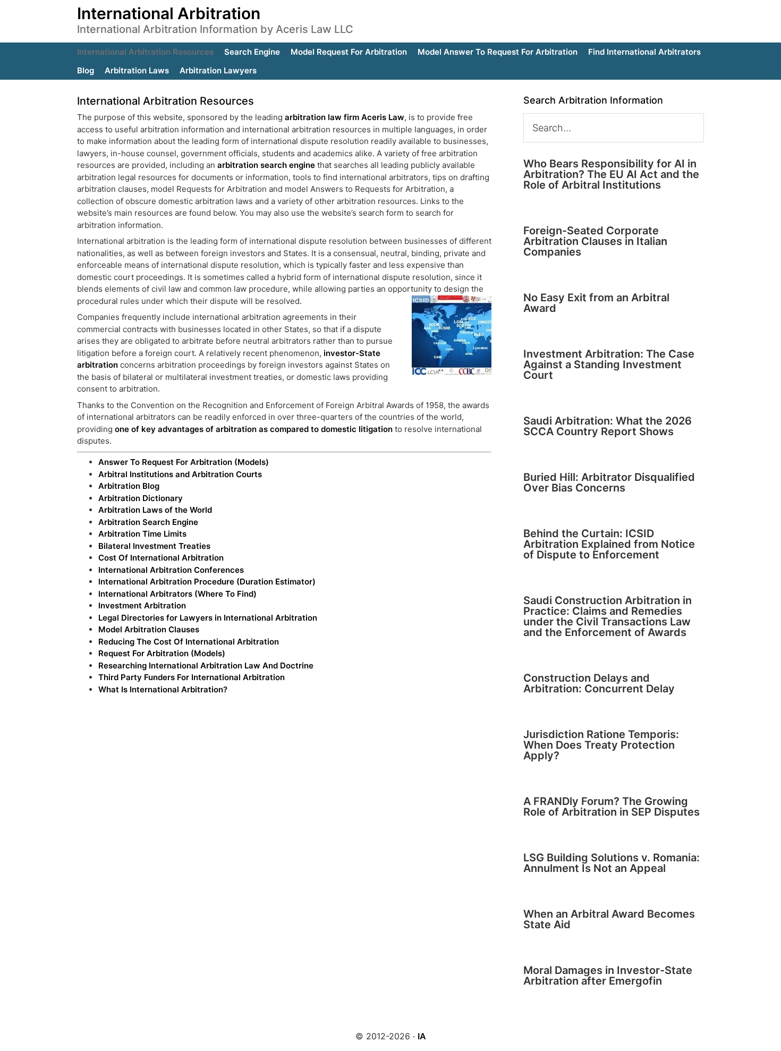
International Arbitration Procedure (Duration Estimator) (207, 582)
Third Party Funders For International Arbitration (191, 677)
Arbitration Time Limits (142, 534)
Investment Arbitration (142, 605)
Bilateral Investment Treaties (154, 546)
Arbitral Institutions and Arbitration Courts (180, 474)
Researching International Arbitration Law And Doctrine (205, 665)
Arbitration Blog (128, 486)
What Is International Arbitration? (162, 689)
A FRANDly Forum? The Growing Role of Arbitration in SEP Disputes (611, 806)
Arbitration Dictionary (140, 498)
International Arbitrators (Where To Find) (177, 594)
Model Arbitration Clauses (148, 629)
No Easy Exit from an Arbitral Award (596, 303)
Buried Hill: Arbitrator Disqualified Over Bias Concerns (609, 482)
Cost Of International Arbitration (161, 558)
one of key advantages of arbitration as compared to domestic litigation (254, 429)
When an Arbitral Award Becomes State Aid (609, 919)
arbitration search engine (266, 165)
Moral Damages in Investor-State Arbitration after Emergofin (607, 975)
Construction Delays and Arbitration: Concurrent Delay (599, 683)
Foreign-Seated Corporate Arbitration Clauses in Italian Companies (595, 241)
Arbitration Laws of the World (155, 510)
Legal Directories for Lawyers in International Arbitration (207, 618)
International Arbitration (168, 13)
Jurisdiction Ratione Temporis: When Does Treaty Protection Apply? (601, 745)
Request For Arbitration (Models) (161, 653)
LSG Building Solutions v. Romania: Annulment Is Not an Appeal (611, 863)
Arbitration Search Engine (148, 522)
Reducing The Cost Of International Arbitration (188, 642)
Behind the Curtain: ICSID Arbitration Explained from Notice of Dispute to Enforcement (609, 544)
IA (422, 1036)
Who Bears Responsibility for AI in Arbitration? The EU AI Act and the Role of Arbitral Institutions (611, 174)
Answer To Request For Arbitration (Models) (183, 462)
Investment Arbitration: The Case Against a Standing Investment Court (608, 364)
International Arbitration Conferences (171, 570)
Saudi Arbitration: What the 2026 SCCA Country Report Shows (607, 426)
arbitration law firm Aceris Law (344, 117)
